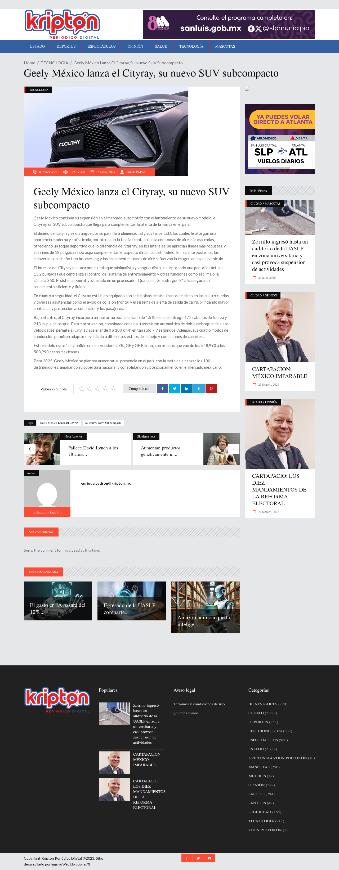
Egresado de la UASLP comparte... (129, 608)
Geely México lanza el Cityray (59, 423)
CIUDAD (256, 203)
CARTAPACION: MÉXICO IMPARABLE (279, 372)
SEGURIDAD (259, 811)
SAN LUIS (257, 802)
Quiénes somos (186, 712)
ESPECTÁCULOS (263, 739)
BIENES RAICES (262, 703)
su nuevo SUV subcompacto (103, 423)
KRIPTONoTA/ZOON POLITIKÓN (277, 757)
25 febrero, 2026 (268, 384)
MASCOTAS (272, 203)
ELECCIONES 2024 (265, 730)
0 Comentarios (48, 172)
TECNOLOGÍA (54, 62)
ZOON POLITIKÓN (265, 829)
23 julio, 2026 (266, 277)
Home (29, 62)
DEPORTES (258, 721)
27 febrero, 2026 (268, 512)
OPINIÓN (271, 295)
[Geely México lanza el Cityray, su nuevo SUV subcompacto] (47, 493)
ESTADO (256, 402)
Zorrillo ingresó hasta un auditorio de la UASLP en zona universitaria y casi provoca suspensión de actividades (280, 255)
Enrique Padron (135, 172)
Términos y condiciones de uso (199, 703)
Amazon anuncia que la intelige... (203, 621)
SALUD (254, 793)
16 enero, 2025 (105, 172)
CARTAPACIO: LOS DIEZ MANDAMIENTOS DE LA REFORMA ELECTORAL (279, 489)
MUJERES (257, 775)
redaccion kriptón (47, 512)
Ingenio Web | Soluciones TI (70, 864)
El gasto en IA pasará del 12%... (58, 608)
